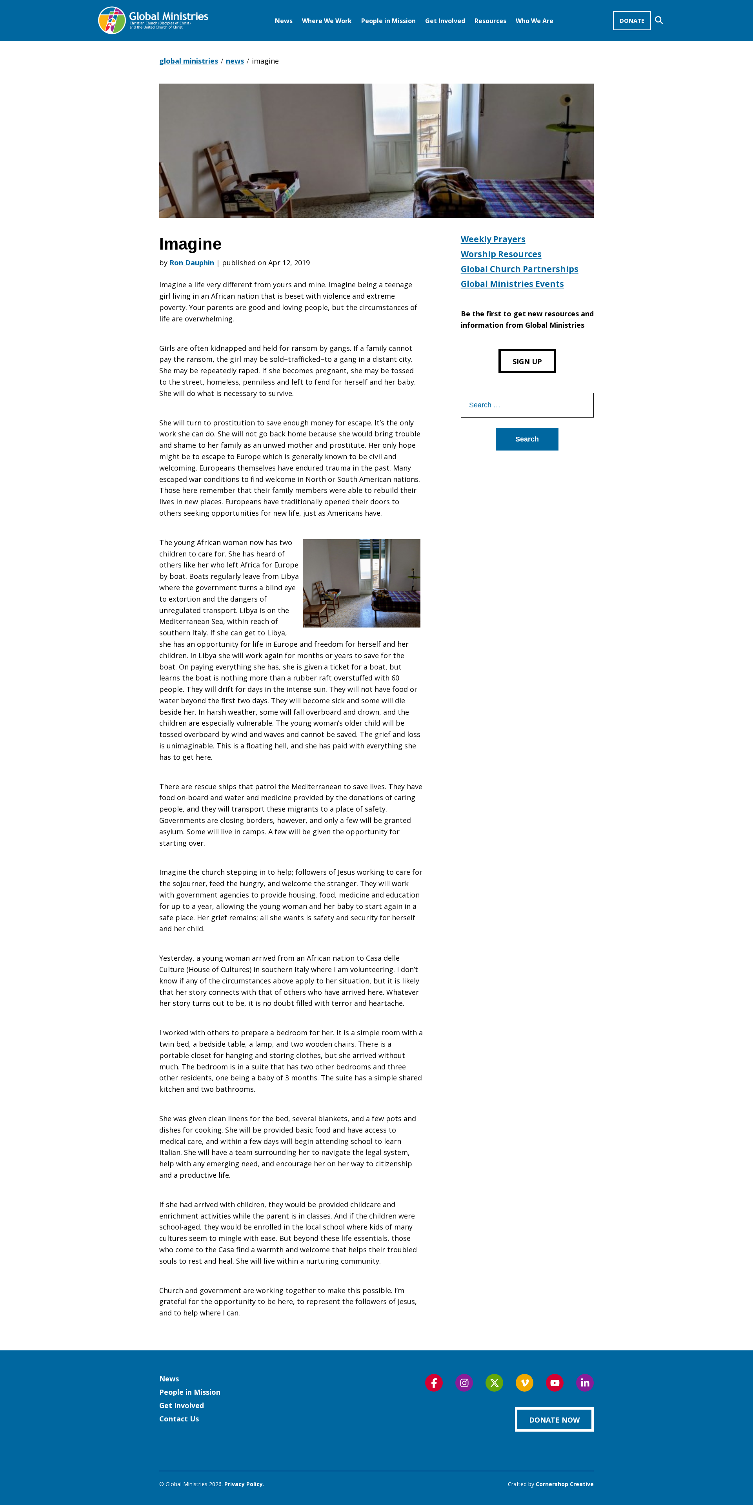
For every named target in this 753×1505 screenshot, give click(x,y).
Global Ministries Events (512, 283)
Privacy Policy (243, 1484)
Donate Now (554, 1420)
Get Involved (445, 20)
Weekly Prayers (493, 239)
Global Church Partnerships (519, 268)
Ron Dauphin (191, 262)
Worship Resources (501, 253)
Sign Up (527, 361)
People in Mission (388, 20)
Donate (632, 20)
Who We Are (534, 20)
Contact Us (179, 1418)
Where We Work (327, 20)
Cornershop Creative (565, 1484)
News (284, 20)
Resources (490, 20)
